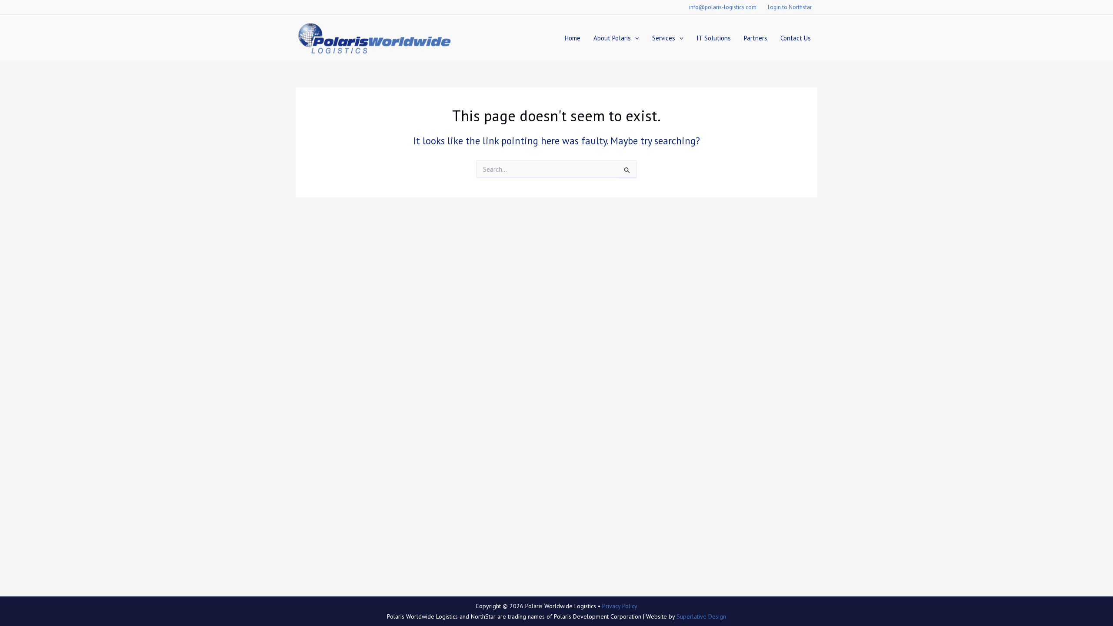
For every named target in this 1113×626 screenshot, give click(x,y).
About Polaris (612, 38)
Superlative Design (701, 616)
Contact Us (795, 38)
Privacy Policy (619, 606)
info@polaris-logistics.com (722, 7)
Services (663, 38)
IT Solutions (713, 38)
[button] (635, 38)
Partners (755, 38)
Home (572, 38)
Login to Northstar (790, 7)
